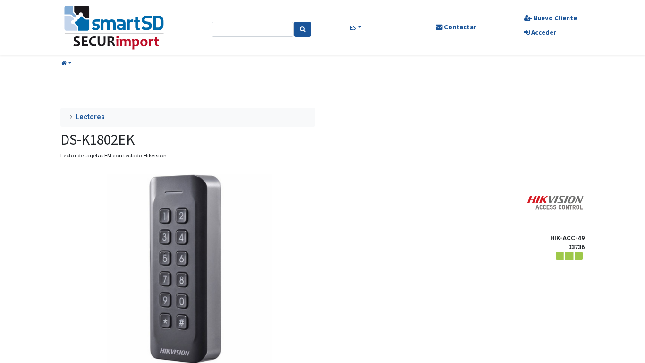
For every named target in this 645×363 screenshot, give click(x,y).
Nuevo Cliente (554, 18)
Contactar (459, 27)
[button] (66, 63)
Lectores (90, 117)
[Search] (302, 29)
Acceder (543, 32)
